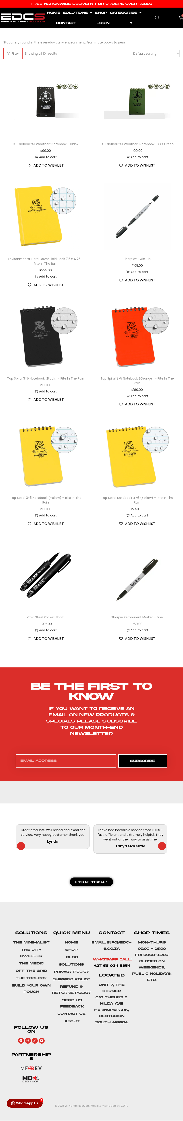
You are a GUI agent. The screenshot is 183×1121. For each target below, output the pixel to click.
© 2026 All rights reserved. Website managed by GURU (91, 1106)
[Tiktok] (35, 1041)
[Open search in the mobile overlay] (157, 18)
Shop (101, 13)
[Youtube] (42, 1041)
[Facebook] (21, 1041)
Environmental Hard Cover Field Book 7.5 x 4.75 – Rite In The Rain (45, 261)
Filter (15, 53)
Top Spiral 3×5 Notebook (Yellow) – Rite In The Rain (45, 500)
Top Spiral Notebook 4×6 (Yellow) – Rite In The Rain (137, 500)
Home (53, 13)
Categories (123, 13)
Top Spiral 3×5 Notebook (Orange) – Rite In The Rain (137, 380)
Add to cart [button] (48, 157)
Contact (66, 23)
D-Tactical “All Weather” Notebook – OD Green (137, 144)
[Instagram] (28, 1041)
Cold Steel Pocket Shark (45, 617)
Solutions (75, 13)
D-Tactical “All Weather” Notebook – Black (45, 144)
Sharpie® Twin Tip (137, 259)
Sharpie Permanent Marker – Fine (137, 617)
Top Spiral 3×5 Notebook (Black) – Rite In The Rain (45, 378)
